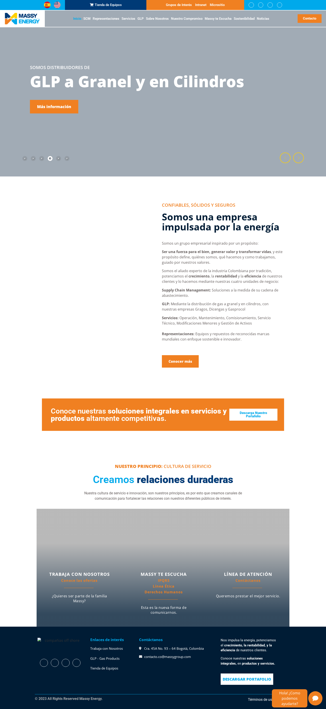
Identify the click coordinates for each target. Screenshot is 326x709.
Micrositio (217, 5)
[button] (285, 157)
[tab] (24, 158)
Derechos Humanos (164, 592)
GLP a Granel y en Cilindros (137, 81)
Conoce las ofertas (79, 580)
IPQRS (164, 580)
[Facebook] (251, 5)
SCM (86, 19)
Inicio (77, 19)
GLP (140, 19)
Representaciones (106, 19)
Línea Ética (164, 586)
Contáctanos (248, 580)
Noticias (263, 19)
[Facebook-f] (44, 663)
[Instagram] (270, 5)
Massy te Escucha (218, 19)
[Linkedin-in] (55, 663)
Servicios (128, 19)
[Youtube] (279, 5)
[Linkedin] (260, 5)
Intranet (200, 5)
